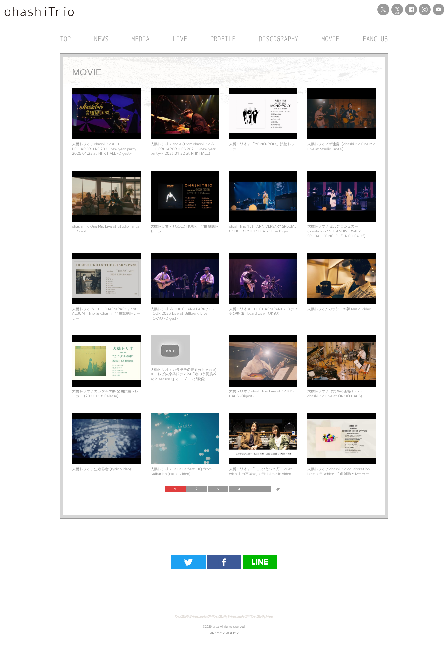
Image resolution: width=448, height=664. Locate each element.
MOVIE (330, 39)
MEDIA (141, 39)
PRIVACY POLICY (224, 633)
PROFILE (222, 39)
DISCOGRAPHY (278, 39)
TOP (65, 39)
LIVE (180, 39)
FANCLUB (375, 39)
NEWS (101, 39)
